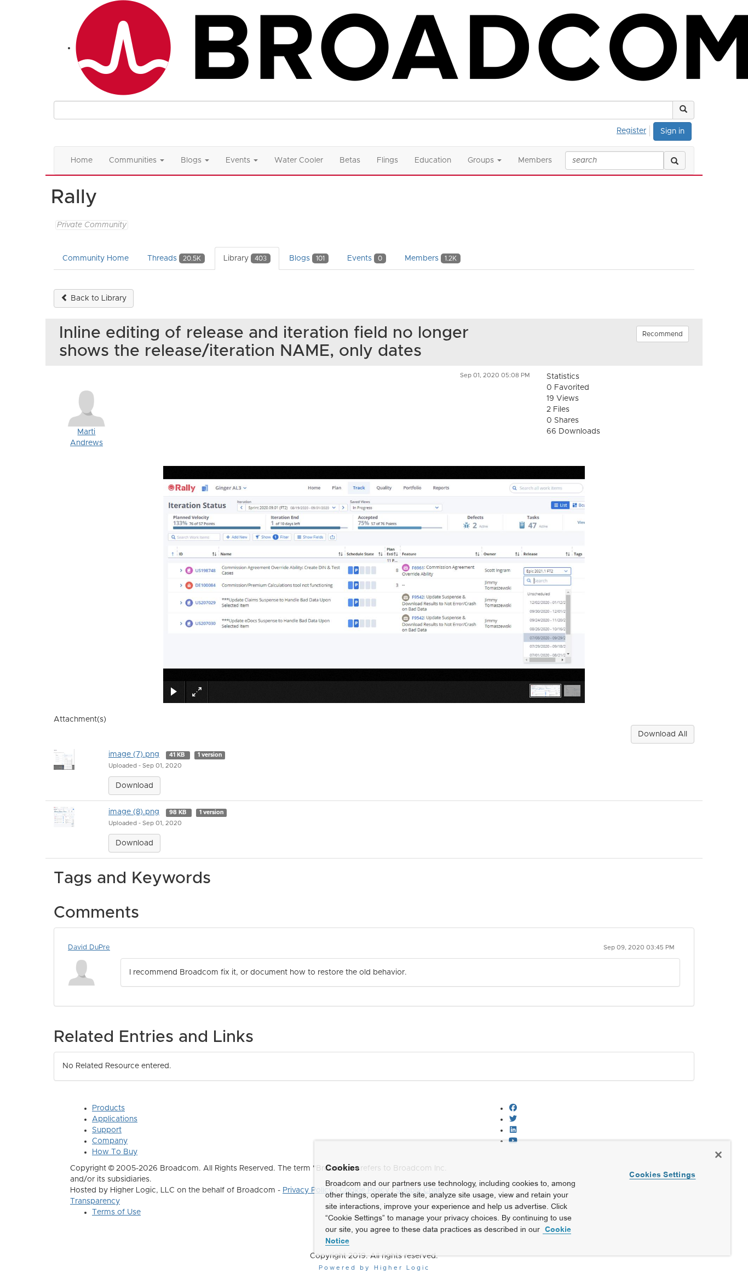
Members (431, 258)
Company (110, 1141)
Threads (174, 258)
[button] (683, 110)
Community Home (95, 258)
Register (631, 131)
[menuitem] (634, 129)
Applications (114, 1119)
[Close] (718, 1154)
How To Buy (114, 1152)
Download (134, 786)
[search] (675, 160)
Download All (662, 734)
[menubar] (634, 129)
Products (108, 1108)
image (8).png (133, 812)
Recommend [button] (662, 334)
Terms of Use (116, 1212)
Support (107, 1130)
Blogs (307, 258)
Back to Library (97, 298)
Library (245, 258)
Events (364, 258)
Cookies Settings (662, 1174)
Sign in (672, 131)
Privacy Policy (308, 1190)
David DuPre (89, 947)
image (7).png (133, 754)
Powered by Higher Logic (374, 1268)
